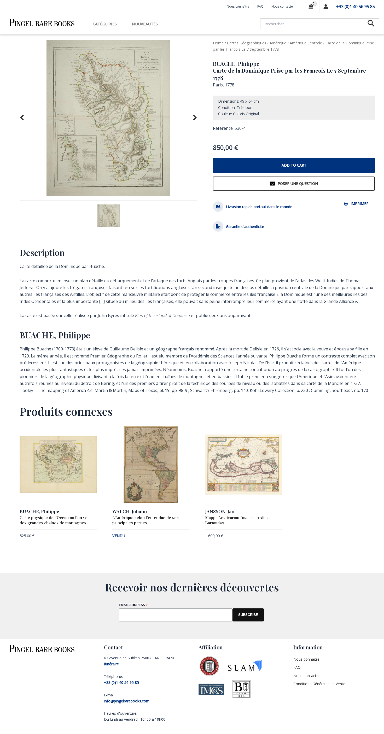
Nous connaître (238, 6)
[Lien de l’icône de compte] (325, 6)
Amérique (278, 42)
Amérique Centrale (306, 42)
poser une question (298, 183)
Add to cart (294, 165)
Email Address (133, 605)
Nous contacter (282, 6)
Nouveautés (145, 23)
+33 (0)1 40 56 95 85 (355, 6)
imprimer (360, 203)
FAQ (260, 6)
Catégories (105, 23)
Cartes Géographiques (246, 42)
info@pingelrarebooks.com (126, 700)
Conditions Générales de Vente (319, 683)
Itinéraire (111, 663)
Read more (180, 536)
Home (218, 42)
